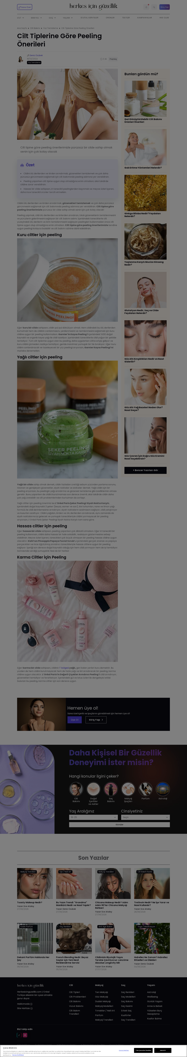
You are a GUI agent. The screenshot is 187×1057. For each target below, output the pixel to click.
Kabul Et (163, 1050)
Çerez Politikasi (18, 1055)
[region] (93, 1051)
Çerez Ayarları (124, 1050)
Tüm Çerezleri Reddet (143, 1050)
